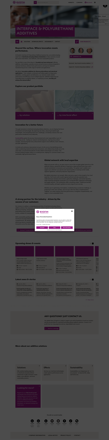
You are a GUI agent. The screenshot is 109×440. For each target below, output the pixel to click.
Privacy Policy (39, 224)
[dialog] (54, 220)
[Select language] (72, 211)
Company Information (46, 224)
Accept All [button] (42, 227)
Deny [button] (54, 227)
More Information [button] (67, 227)
